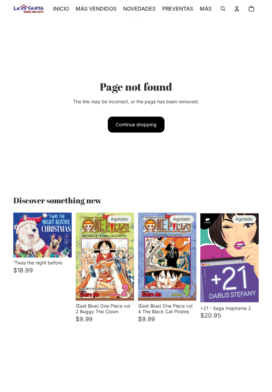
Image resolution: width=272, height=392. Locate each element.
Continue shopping (136, 124)
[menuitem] (205, 8)
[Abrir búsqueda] (223, 8)
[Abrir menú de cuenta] (237, 8)
